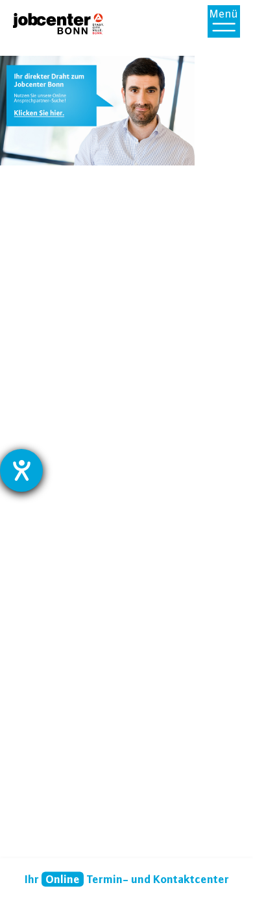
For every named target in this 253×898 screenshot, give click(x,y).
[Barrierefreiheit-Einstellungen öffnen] (21, 470)
